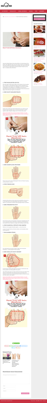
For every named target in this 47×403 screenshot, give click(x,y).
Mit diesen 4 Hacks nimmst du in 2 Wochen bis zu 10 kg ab (6, 362)
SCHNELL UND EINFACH (22, 11)
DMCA (41, 400)
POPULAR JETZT (13, 11)
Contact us (44, 400)
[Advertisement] (16, 25)
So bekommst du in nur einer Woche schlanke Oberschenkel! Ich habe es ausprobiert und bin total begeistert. (15, 363)
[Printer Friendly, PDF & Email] (16, 343)
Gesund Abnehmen (11, 16)
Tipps (36, 11)
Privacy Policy (33, 400)
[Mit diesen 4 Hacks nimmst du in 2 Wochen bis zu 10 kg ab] (7, 356)
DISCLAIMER (38, 400)
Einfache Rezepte (3, 400)
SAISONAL (31, 11)
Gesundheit (41, 11)
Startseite (5, 11)
